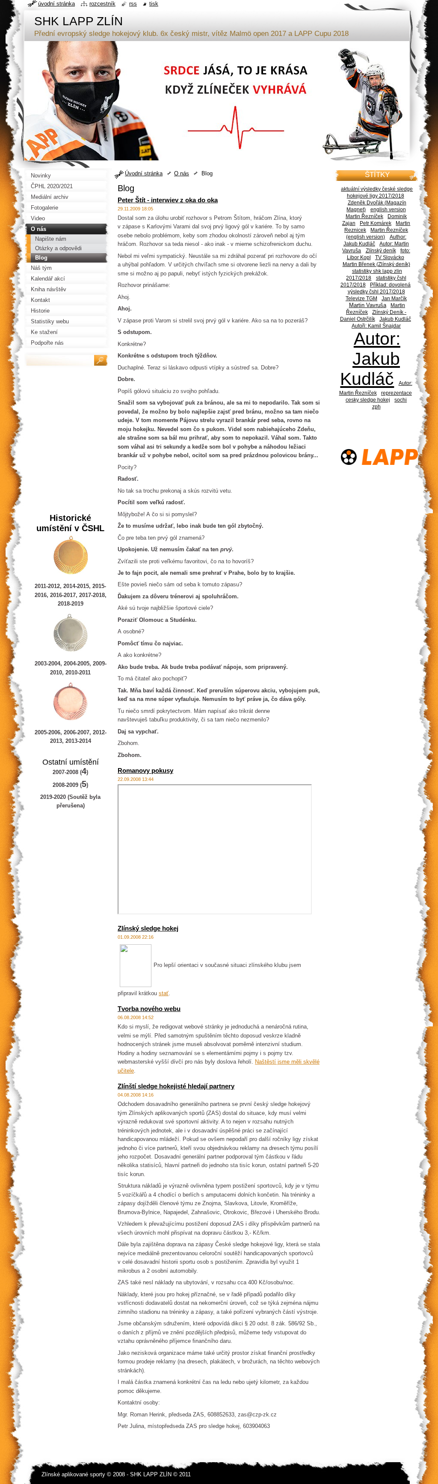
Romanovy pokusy (145, 770)
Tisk (153, 3)
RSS (133, 3)
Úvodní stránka (144, 173)
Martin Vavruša (367, 305)
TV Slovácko (389, 257)
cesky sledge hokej (368, 399)
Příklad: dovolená (390, 284)
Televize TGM (361, 298)
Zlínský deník (381, 250)
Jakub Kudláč (395, 319)
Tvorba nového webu (149, 1008)
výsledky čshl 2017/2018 (376, 291)
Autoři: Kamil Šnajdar (376, 325)
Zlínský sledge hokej (148, 928)
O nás (181, 173)
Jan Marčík (394, 298)
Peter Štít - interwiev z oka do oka (168, 200)
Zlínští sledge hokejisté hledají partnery (176, 1086)
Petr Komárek (375, 223)
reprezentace (396, 393)
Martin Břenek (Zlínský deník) (376, 264)
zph (376, 406)
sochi (400, 399)
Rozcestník (102, 3)
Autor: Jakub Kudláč (370, 359)
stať (164, 993)
